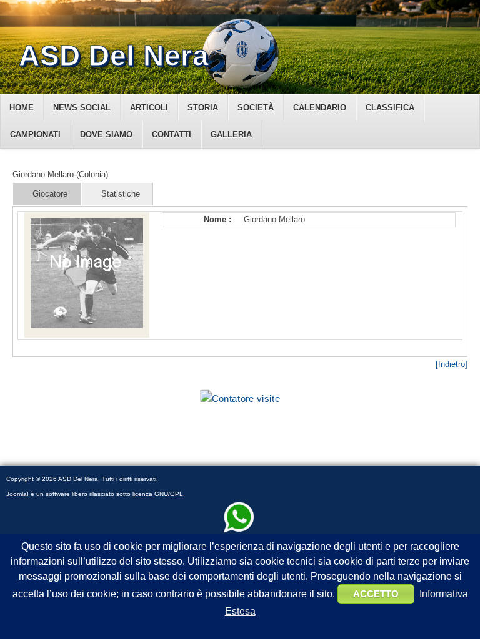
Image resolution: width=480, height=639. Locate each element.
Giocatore (50, 193)
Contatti (171, 134)
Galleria (231, 134)
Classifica (390, 107)
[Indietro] (452, 364)
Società (256, 107)
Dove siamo (106, 134)
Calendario (319, 107)
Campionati (35, 134)
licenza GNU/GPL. (158, 493)
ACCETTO (376, 593)
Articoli (149, 107)
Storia (203, 107)
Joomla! (17, 493)
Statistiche (120, 193)
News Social (82, 107)
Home (21, 107)
